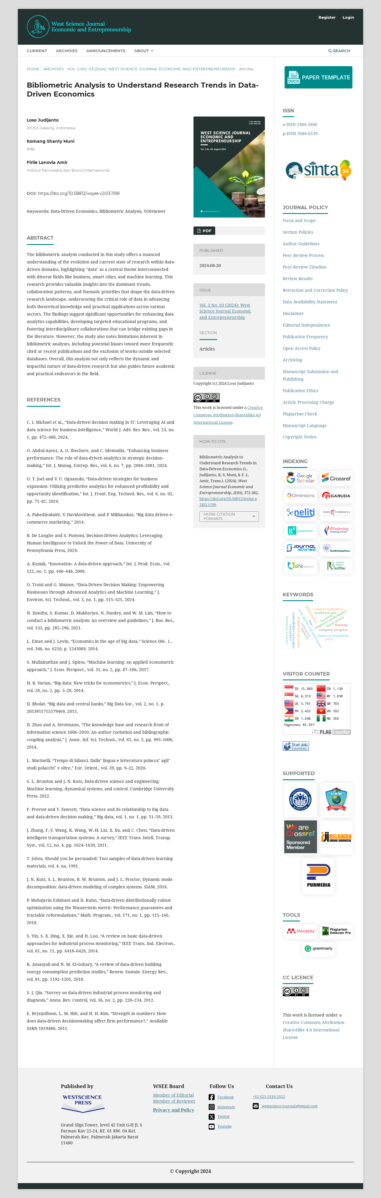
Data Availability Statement (310, 302)
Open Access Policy (302, 348)
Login (348, 17)
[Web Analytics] (296, 749)
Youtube (225, 1126)
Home (33, 68)
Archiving (292, 360)
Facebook (226, 1097)
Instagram (226, 1106)
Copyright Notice (300, 437)
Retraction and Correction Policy (315, 290)
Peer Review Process (303, 255)
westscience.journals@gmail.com (290, 1106)
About (142, 50)
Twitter (224, 1116)
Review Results (298, 278)
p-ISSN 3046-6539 (300, 133)
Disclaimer (293, 313)
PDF (206, 230)
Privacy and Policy (173, 1110)
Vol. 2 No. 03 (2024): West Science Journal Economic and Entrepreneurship (151, 68)
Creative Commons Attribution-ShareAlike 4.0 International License (228, 415)
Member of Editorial (173, 1095)
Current (37, 50)
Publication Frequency (305, 336)
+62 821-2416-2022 (269, 1096)
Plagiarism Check (300, 414)
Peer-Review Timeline (305, 267)
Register (327, 17)
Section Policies (298, 232)
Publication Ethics (300, 390)
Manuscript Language (305, 425)
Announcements (105, 50)
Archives (66, 50)
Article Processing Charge (308, 402)
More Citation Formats (219, 516)
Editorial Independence (306, 325)
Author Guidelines (301, 243)
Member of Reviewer (174, 1101)
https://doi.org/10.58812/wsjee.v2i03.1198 (79, 193)
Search (341, 50)
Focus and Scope (299, 220)
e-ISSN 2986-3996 (300, 124)
